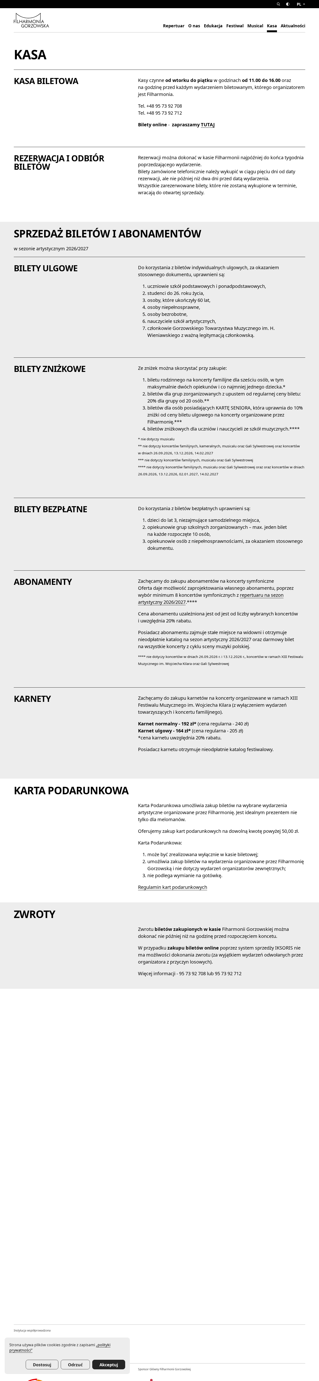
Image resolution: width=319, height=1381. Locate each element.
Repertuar (173, 25)
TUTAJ (208, 124)
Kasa (272, 25)
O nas (194, 25)
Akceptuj (108, 1364)
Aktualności (293, 25)
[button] (278, 4)
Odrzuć (75, 1364)
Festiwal (235, 25)
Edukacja (213, 25)
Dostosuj (42, 1364)
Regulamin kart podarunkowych (172, 887)
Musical (255, 25)
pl (299, 4)
